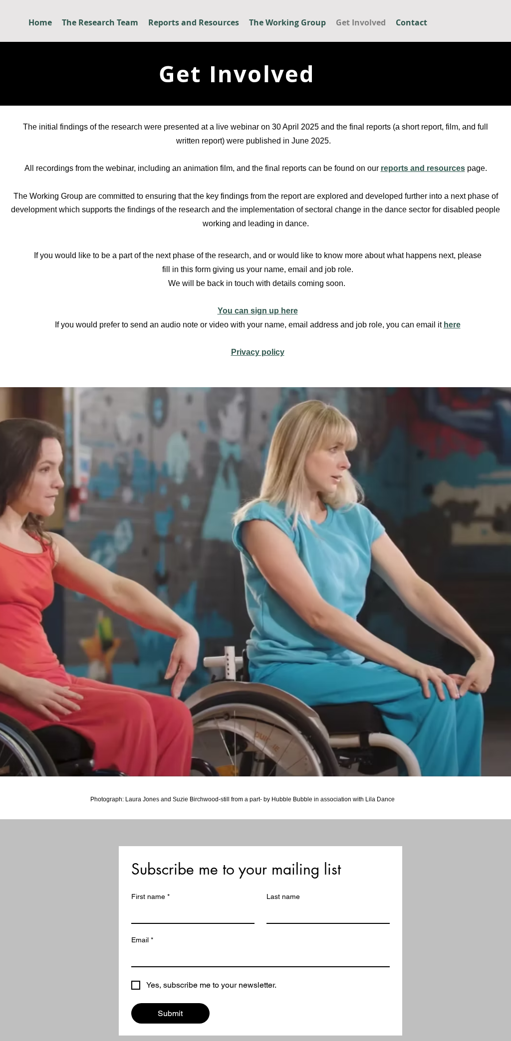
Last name (283, 896)
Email (142, 940)
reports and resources (423, 168)
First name (150, 896)
